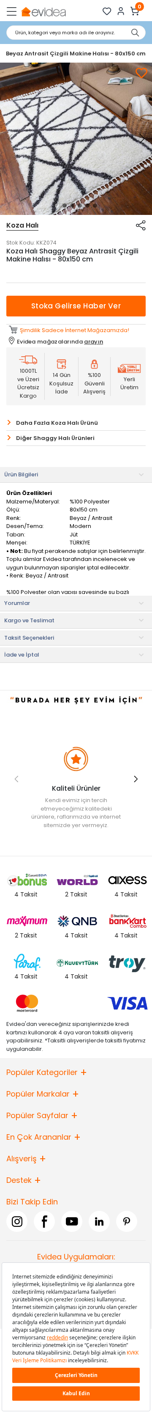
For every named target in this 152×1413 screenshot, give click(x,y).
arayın (93, 342)
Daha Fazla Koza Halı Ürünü (57, 423)
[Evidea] (43, 11)
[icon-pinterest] (126, 1221)
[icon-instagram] (16, 1221)
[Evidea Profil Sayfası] (121, 11)
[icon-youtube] (71, 1221)
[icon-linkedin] (99, 1221)
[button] (57, 205)
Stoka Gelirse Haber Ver (76, 306)
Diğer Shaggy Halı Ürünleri (55, 438)
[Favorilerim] (107, 11)
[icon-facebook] (44, 1221)
